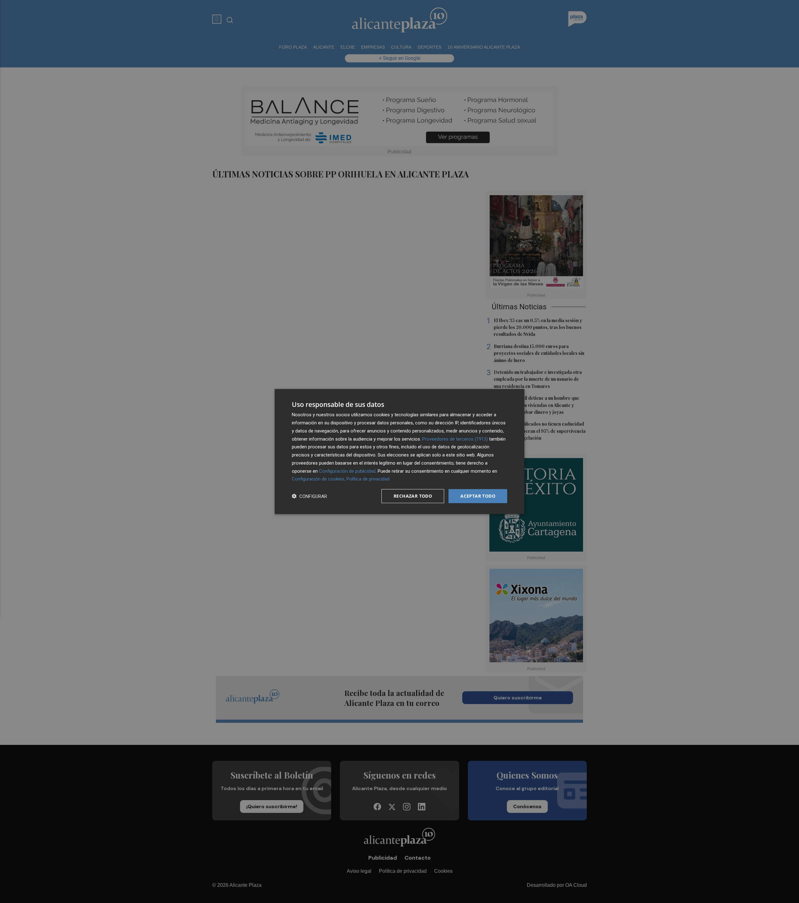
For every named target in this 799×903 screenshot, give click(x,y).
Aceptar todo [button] (477, 496)
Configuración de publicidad (347, 471)
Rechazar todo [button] (413, 496)
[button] (309, 496)
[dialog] (399, 451)
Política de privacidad (368, 479)
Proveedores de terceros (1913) (455, 439)
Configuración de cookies (318, 479)
